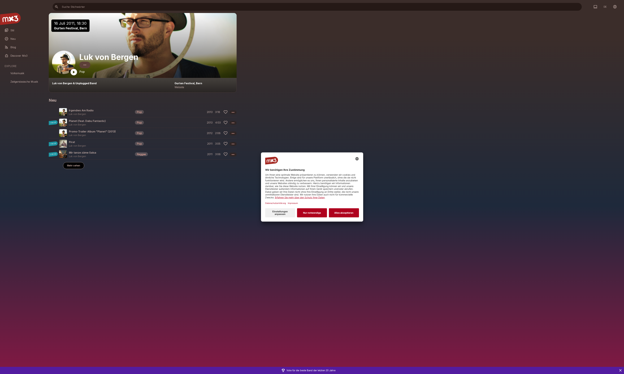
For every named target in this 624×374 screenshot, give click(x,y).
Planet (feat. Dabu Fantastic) (87, 121)
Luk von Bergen (108, 57)
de (605, 6)
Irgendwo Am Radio (81, 110)
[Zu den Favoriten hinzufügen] (225, 112)
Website (179, 87)
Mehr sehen (73, 165)
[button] (143, 112)
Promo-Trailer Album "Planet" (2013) (92, 131)
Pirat (72, 142)
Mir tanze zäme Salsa (82, 152)
